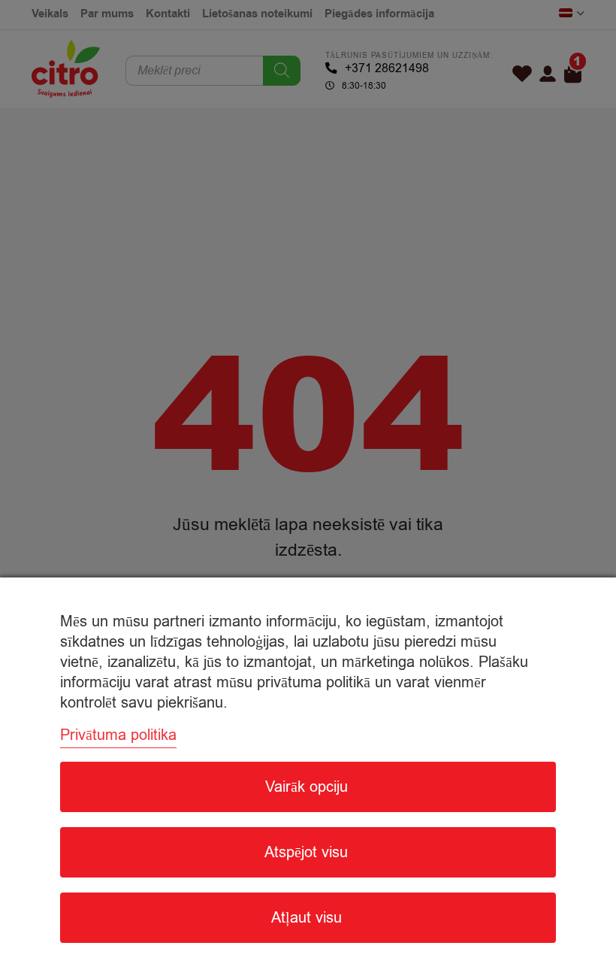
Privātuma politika (118, 735)
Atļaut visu (306, 918)
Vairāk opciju (306, 787)
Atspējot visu (306, 852)
